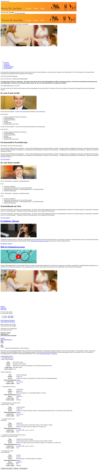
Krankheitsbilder (8, 68)
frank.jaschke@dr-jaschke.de (8, 320)
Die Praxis (6, 62)
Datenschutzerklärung (45, 353)
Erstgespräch (7, 65)
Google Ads (5, 419)
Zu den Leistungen (5, 159)
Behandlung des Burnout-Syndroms (40, 241)
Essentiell (4, 358)
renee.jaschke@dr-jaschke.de (8, 321)
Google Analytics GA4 (8, 403)
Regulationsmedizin (9, 66)
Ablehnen (16, 468)
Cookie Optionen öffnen (7, 356)
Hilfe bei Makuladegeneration (13, 247)
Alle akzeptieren (23, 468)
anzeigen (18, 380)
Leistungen (6, 64)
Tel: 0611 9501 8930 (20, 13)
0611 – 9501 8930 (23, 24)
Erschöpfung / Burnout (10, 221)
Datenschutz (4, 309)
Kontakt (3, 306)
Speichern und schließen (6, 468)
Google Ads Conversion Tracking (10, 435)
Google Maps (5, 386)
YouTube (4, 450)
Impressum (3, 307)
